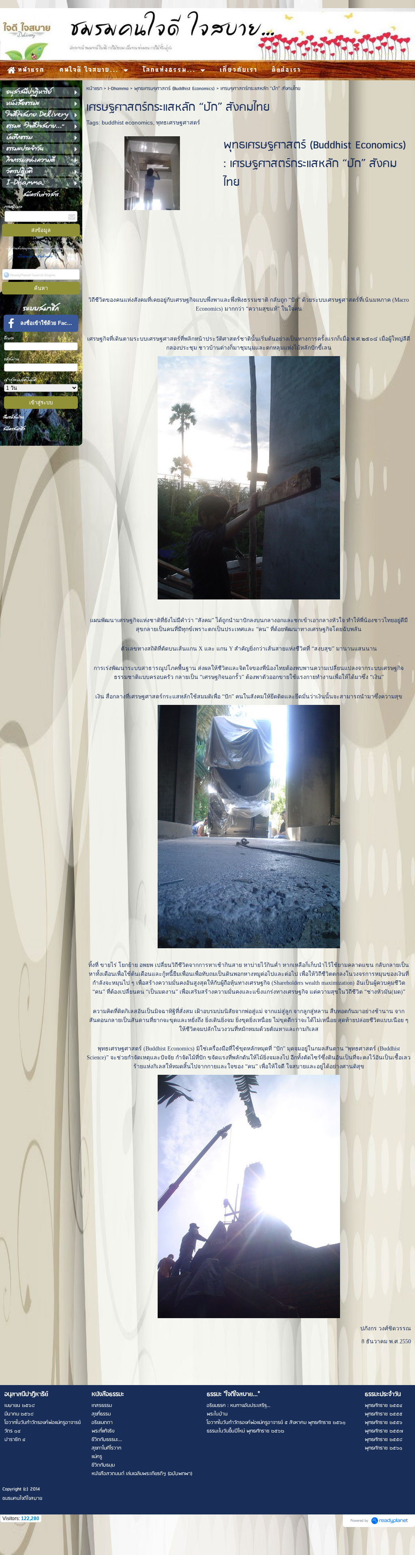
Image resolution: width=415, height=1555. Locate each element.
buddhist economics (127, 122)
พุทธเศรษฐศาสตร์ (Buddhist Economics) (174, 88)
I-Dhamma (118, 88)
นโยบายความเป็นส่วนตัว (36, 256)
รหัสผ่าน (11, 359)
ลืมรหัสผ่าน (13, 417)
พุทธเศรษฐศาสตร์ (178, 122)
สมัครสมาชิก (14, 429)
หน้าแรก (94, 88)
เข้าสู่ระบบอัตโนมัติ (20, 380)
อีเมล (9, 338)
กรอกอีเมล (13, 206)
